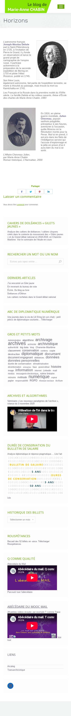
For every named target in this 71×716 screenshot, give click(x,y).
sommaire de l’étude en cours (38, 239)
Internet (38, 370)
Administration (14, 340)
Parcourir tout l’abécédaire (19, 592)
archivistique (48, 343)
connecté (20, 205)
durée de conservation (19, 363)
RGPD (33, 380)
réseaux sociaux (46, 381)
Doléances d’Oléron (16, 293)
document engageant (20, 357)
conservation (30, 350)
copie (52, 350)
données (52, 357)
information (24, 370)
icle (9, 498)
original (54, 377)
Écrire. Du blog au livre (18, 290)
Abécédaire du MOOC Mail (27, 607)
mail (55, 370)
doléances (39, 357)
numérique (39, 376)
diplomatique (32, 353)
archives (17, 343)
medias (11, 374)
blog (32, 347)
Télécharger (46, 319)
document (52, 354)
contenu (44, 351)
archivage (43, 339)
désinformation (14, 367)
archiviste (32, 344)
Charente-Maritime (45, 347)
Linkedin (47, 370)
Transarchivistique (16, 670)
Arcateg (11, 666)
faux (35, 367)
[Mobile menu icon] (60, 6)
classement (14, 350)
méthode (22, 377)
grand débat (43, 367)
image (11, 370)
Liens (11, 654)
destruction (14, 354)
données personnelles (24, 360)
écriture (59, 380)
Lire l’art (58, 454)
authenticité (13, 347)
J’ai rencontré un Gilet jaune (20, 283)
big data (24, 347)
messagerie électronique (27, 374)
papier (11, 380)
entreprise (27, 367)
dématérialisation (41, 364)
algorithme (28, 340)
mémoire (12, 377)
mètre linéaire (47, 373)
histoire (56, 366)
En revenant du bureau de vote (22, 286)
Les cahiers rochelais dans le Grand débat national (31, 297)
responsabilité (21, 381)
